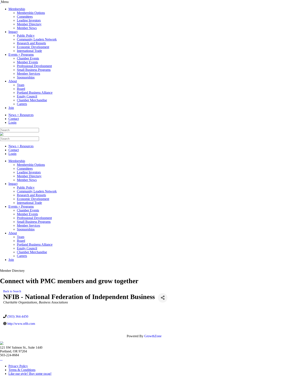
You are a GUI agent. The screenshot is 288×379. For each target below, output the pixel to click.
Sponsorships (26, 77)
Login (12, 122)
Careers (22, 104)
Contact (13, 118)
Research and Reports (31, 43)
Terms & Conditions (21, 370)
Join (11, 108)
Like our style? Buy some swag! (29, 373)
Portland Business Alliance (34, 92)
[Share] (162, 298)
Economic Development (33, 47)
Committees (25, 16)
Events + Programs (21, 54)
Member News (27, 28)
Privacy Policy (18, 366)
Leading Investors (29, 20)
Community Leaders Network (37, 39)
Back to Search (12, 291)
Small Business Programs (34, 70)
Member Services (28, 73)
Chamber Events (28, 58)
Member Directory (29, 24)
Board (21, 89)
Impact (12, 32)
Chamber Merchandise (32, 100)
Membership (16, 9)
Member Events (27, 62)
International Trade (29, 51)
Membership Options (31, 13)
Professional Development (34, 66)
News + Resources (21, 115)
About (12, 81)
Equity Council (27, 96)
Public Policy (26, 35)
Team (20, 85)
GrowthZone (152, 336)
